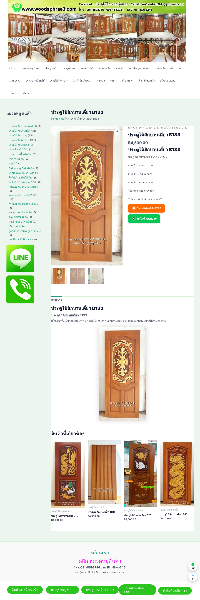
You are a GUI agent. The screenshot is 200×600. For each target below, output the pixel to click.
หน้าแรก (100, 553)
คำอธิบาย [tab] (56, 299)
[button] (117, 131)
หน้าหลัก (132, 127)
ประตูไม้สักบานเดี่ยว (149, 127)
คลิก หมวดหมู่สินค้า (100, 561)
